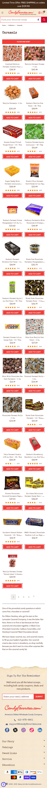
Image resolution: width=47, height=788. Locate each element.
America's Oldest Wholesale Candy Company (23, 714)
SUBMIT (39, 696)
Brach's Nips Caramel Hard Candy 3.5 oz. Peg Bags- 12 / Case (35, 183)
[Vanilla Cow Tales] (34, 92)
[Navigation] (2, 12)
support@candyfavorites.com (25, 724)
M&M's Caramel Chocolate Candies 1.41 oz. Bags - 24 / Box (34, 534)
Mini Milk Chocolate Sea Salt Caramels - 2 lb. (12, 378)
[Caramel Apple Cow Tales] (12, 287)
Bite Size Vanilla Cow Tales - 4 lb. (34, 339)
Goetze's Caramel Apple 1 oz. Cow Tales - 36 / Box (12, 300)
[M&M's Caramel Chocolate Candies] (34, 522)
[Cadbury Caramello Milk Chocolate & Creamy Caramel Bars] (34, 209)
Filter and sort (23, 42)
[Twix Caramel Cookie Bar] (12, 443)
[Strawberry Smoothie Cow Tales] (34, 443)
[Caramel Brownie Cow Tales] (12, 248)
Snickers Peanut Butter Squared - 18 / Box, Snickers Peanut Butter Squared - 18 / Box (12, 534)
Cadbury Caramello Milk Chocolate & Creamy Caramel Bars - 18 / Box (35, 222)
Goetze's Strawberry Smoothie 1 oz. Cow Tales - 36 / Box (34, 456)
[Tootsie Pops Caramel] (12, 53)
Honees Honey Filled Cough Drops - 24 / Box (12, 144)
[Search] (44, 20)
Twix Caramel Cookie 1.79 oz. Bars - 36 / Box (12, 456)
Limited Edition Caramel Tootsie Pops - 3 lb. (12, 65)
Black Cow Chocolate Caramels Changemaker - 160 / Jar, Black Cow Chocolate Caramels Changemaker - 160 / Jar (34, 261)
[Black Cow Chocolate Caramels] (34, 287)
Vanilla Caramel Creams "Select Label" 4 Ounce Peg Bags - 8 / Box (12, 573)
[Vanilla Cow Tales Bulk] (34, 326)
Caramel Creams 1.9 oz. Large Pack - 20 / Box (12, 339)
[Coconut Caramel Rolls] (34, 365)
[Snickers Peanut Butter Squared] (12, 522)
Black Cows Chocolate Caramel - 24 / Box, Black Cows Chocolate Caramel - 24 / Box (34, 417)
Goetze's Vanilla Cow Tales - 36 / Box (34, 105)
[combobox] (23, 20)
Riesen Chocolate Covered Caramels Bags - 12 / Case (12, 495)
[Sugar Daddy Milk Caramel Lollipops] (12, 170)
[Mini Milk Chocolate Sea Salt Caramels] (12, 365)
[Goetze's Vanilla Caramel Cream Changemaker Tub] (12, 209)
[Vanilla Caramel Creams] (12, 561)
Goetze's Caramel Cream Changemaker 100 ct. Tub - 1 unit (12, 222)
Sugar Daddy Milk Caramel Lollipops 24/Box (12, 183)
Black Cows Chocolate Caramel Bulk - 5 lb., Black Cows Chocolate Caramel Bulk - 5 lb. (34, 300)
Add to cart (12, 79)
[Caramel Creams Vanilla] (34, 53)
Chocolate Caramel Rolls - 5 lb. (12, 417)
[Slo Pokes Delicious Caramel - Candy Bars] (34, 482)
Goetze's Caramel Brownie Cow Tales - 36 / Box (12, 261)
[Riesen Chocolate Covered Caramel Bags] (12, 482)
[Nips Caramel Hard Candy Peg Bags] (34, 170)
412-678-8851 (25, 720)
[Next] (33, 597)
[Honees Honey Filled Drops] (12, 131)
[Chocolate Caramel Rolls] (12, 404)
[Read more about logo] (23, 711)
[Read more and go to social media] (7, 730)
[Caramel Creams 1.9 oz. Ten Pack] (12, 326)
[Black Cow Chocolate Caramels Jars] (34, 248)
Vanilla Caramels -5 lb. (12, 103)
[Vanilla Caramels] (12, 92)
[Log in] (39, 12)
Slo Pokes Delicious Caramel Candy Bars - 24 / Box (34, 495)
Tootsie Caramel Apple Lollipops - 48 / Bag (34, 144)
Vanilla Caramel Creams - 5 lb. (34, 65)
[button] (38, 20)
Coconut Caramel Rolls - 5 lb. (34, 378)
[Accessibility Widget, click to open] (3, 784)
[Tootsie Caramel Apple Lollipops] (34, 131)
